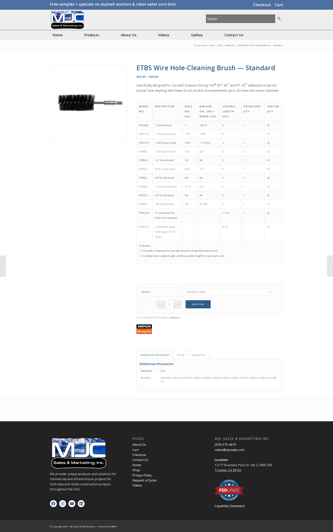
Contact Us (140, 460)
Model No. (144, 109)
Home (136, 465)
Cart (279, 4)
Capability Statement (230, 506)
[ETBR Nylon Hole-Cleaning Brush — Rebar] (330, 266)
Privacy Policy (142, 475)
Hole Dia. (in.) (188, 111)
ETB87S (143, 204)
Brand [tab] (180, 355)
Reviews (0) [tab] (198, 355)
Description (165, 106)
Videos (137, 485)
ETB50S (143, 160)
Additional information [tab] (154, 355)
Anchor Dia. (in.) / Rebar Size (207, 111)
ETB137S (144, 143)
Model (146, 291)
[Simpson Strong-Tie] (144, 330)
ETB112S (144, 134)
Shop (136, 470)
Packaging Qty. (252, 109)
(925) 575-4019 (225, 444)
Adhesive (175, 317)
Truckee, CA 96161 (228, 470)
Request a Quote (144, 480)
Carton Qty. (273, 109)
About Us (139, 444)
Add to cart (198, 304)
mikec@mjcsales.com (229, 450)
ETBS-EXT (144, 213)
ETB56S (143, 169)
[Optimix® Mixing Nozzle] (3, 266)
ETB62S (143, 177)
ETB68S (143, 186)
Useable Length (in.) (229, 111)
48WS (113, 526)
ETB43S (143, 151)
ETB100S (144, 125)
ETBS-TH (144, 226)
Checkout (262, 4)
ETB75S (143, 195)
